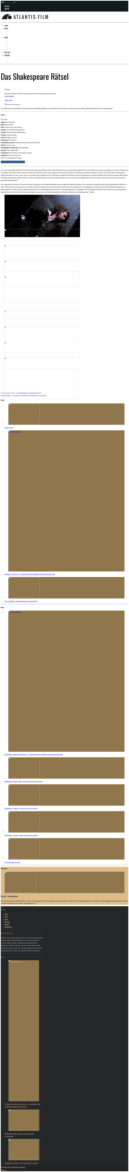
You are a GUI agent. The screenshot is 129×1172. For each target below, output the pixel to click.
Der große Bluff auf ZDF (12, 862)
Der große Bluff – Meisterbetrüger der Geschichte (21, 601)
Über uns (7, 52)
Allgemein (11, 31)
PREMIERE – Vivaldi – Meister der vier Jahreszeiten (21, 835)
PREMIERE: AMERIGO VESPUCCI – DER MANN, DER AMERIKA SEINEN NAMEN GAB (34, 754)
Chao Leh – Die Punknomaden (9, 896)
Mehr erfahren (9, 96)
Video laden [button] (8, 100)
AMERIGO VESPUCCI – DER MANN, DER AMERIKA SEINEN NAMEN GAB (30, 574)
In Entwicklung (13, 34)
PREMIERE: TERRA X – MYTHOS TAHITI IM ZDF (21, 808)
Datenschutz (12, 61)
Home (6, 25)
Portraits (11, 46)
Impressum (11, 58)
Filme (6, 37)
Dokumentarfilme (13, 43)
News (6, 28)
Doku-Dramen (12, 40)
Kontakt (7, 55)
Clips (9, 49)
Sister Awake (9, 427)
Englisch (7, 8)
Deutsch (7, 6)
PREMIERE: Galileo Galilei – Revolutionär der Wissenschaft (24, 781)
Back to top (3, 1170)
